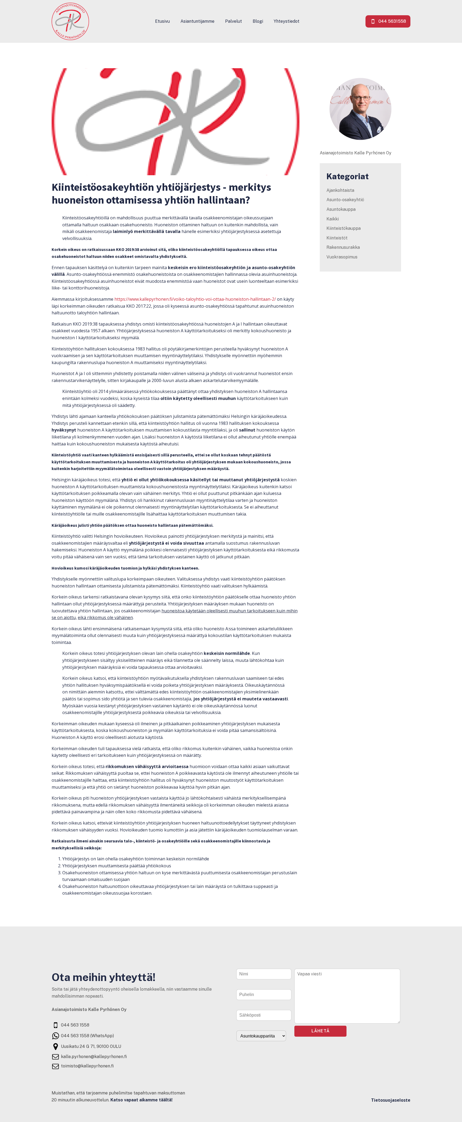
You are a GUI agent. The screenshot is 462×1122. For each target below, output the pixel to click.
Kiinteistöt (337, 238)
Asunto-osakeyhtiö (345, 199)
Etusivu (162, 21)
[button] (387, 21)
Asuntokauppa (341, 209)
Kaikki (332, 219)
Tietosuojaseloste (390, 1100)
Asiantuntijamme (197, 21)
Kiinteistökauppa (343, 228)
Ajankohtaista (340, 190)
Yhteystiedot (286, 21)
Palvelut (233, 21)
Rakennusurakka (343, 247)
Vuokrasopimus (341, 256)
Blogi (258, 21)
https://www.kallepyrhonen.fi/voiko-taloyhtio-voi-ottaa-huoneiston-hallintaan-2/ (195, 299)
